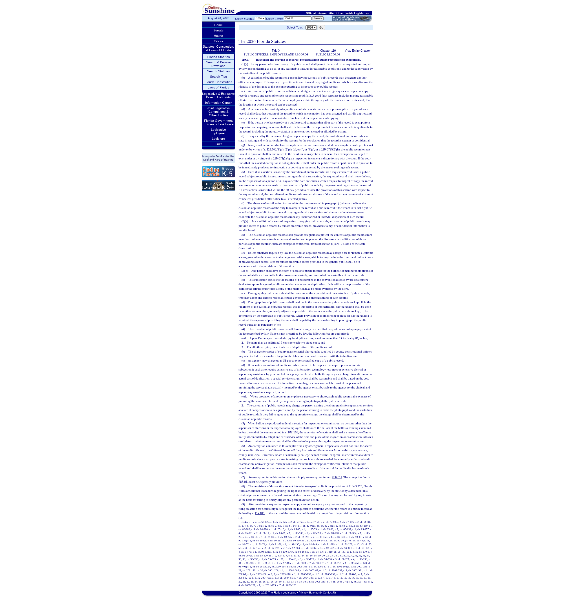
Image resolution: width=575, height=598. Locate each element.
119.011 (260, 513)
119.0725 (327, 149)
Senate (218, 30)
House (218, 36)
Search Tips (218, 76)
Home (218, 25)
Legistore (218, 138)
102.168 (293, 432)
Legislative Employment (218, 131)
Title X (276, 50)
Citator (218, 41)
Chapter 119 (328, 50)
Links (218, 144)
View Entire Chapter (358, 50)
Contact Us (329, 592)
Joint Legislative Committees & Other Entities (218, 111)
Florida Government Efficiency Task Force (218, 122)
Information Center (218, 102)
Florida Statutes (218, 57)
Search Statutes (218, 71)
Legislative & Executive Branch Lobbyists (218, 95)
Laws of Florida (218, 87)
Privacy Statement (310, 592)
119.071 (272, 149)
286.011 (337, 477)
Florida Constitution (218, 82)
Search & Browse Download (218, 64)
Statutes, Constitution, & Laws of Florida (218, 48)
